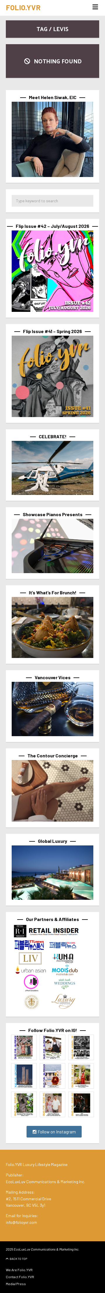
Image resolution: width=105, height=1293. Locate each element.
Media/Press (16, 1284)
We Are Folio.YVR (19, 1270)
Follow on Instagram (56, 1131)
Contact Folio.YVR (20, 1277)
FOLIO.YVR (23, 7)
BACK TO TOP (18, 1258)
